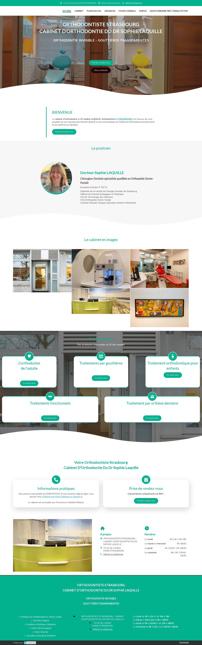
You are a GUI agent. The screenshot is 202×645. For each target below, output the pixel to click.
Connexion (184, 642)
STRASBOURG (125, 119)
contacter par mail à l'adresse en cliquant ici (62, 496)
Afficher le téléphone (134, 3)
